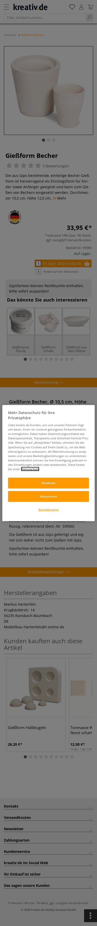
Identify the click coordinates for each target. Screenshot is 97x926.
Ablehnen (48, 483)
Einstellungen (48, 509)
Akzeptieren (48, 496)
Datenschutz (30, 469)
